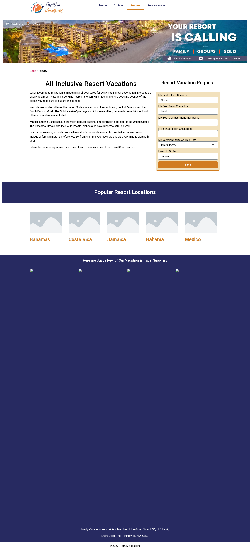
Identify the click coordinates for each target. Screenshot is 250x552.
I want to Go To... (167, 151)
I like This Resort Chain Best (175, 129)
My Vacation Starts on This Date (177, 140)
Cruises (119, 5)
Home (103, 5)
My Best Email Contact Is (173, 106)
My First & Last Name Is (172, 95)
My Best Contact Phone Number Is (178, 117)
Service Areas (156, 5)
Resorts (135, 5)
